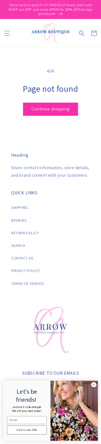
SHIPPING (19, 207)
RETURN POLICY (25, 232)
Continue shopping (50, 109)
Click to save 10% (27, 430)
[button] (7, 33)
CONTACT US (22, 258)
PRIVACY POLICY (25, 270)
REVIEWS (18, 220)
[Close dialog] (94, 385)
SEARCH (18, 245)
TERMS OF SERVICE (27, 283)
